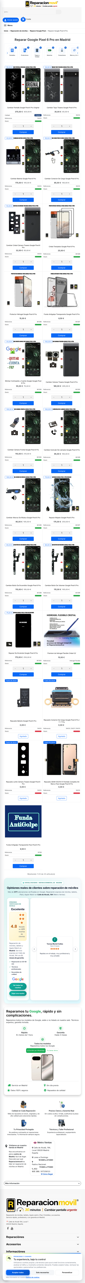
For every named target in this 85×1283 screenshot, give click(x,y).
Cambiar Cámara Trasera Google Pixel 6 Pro (62, 382)
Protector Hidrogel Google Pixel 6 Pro (23, 314)
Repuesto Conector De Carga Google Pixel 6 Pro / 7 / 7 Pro (62, 721)
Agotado (23, 736)
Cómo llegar (47, 1174)
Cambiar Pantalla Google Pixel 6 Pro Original (23, 108)
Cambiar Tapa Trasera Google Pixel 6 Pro (62, 108)
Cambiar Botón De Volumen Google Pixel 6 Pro (61, 585)
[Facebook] (8, 1229)
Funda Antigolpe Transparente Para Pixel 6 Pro (23, 845)
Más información (12, 1183)
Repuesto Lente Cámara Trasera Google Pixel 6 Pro (23, 783)
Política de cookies (33, 1277)
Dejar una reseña (18, 993)
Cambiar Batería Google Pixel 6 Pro (23, 179)
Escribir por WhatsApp (36, 1050)
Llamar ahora (53, 1050)
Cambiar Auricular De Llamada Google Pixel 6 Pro (62, 450)
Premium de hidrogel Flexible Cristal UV (61, 653)
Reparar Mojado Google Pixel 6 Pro (61, 517)
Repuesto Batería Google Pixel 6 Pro (23, 721)
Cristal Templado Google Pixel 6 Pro (62, 246)
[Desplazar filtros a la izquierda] (7, 53)
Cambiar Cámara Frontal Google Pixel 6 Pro (23, 450)
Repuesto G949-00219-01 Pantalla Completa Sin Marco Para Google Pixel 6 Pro (61, 783)
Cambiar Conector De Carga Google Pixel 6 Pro (62, 179)
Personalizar (67, 1272)
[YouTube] (12, 1229)
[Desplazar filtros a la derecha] (77, 53)
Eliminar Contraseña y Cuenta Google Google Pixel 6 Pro (23, 382)
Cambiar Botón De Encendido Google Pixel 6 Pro (23, 585)
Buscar (58, 12)
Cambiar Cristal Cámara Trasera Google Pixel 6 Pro (23, 246)
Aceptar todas (18, 1272)
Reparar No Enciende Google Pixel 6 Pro (23, 653)
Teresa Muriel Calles (55, 944)
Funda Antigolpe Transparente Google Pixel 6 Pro (62, 314)
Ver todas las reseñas (18, 986)
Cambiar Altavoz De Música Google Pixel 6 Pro (23, 517)
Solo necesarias (42, 1272)
